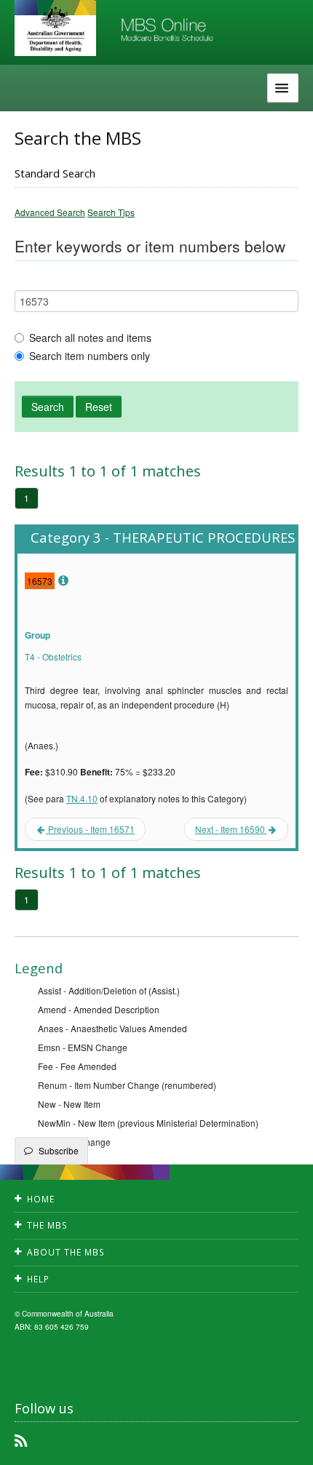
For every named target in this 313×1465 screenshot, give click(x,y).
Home (41, 1199)
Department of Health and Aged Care (55, 29)
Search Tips (111, 212)
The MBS (47, 1225)
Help (38, 1279)
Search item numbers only (89, 355)
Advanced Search (50, 212)
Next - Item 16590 (231, 829)
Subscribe (59, 1150)
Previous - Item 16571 (90, 829)
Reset (98, 406)
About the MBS (66, 1252)
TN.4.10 (82, 798)
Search (47, 406)
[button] (283, 1443)
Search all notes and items (90, 337)
